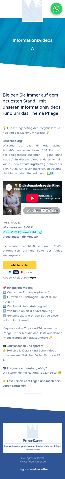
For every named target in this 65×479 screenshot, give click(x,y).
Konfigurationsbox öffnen (32, 469)
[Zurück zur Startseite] (32, 9)
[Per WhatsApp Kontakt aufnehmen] (56, 8)
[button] (4, 9)
